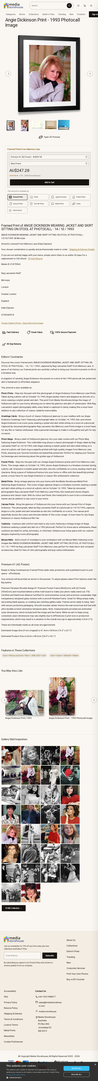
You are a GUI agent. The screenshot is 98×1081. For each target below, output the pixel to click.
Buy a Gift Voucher (75, 979)
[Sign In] (91, 6)
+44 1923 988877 (47, 996)
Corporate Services (76, 968)
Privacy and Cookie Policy (15, 1075)
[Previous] (8, 73)
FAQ (6, 996)
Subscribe (50, 955)
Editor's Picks (48, 14)
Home (5, 655)
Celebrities (67, 655)
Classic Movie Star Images (32, 323)
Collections (34, 14)
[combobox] (48, 5)
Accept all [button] (76, 1068)
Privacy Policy (10, 1002)
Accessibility (10, 991)
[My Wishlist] (78, 6)
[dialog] (49, 1071)
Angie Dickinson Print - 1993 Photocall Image (70, 718)
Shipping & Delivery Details (82, 249)
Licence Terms (11, 1025)
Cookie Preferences (13, 1041)
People (59, 655)
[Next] (90, 73)
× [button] (95, 1065)
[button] (33, 1077)
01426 (43, 655)
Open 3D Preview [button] (51, 137)
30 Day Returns (35, 258)
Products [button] (81, 14)
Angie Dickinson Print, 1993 (18, 718)
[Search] (69, 5)
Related (75, 655)
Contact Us (40, 991)
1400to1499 (35, 655)
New (71, 14)
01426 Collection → (13, 908)
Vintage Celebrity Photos (11, 323)
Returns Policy (11, 1008)
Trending (62, 14)
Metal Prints (9, 1030)
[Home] (15, 5)
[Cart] (85, 6)
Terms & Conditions (13, 1019)
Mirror (27, 655)
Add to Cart (49, 182)
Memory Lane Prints (16, 655)
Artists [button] (22, 14)
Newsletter (9, 1036)
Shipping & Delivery (13, 1013)
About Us (71, 940)
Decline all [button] (76, 1074)
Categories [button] (11, 14)
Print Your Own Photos (77, 974)
